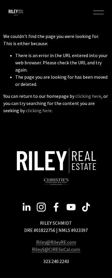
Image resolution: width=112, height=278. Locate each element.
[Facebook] (56, 207)
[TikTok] (86, 207)
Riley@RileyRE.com (56, 242)
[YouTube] (71, 207)
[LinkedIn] (26, 207)
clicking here (88, 96)
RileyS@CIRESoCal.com (56, 249)
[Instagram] (41, 207)
